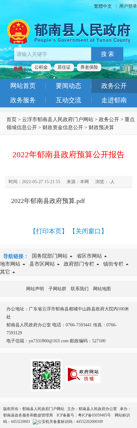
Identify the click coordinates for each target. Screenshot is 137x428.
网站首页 (23, 85)
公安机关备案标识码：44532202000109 (70, 421)
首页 (11, 119)
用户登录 (128, 6)
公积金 (41, 67)
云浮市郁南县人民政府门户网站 (57, 119)
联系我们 (80, 288)
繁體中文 (103, 6)
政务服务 (23, 100)
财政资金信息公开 (62, 127)
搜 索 (107, 54)
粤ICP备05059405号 (95, 415)
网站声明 (35, 288)
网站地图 (102, 288)
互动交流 (68, 100)
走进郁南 (114, 100)
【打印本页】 (49, 231)
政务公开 (114, 85)
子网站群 (57, 288)
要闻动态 (68, 85)
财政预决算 (101, 127)
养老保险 (89, 67)
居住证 (64, 67)
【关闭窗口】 (88, 231)
